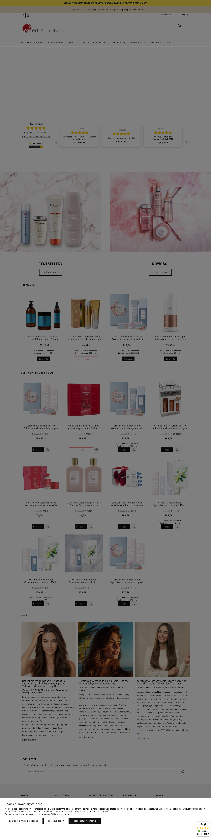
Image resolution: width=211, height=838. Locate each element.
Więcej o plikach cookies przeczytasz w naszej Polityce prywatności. (38, 814)
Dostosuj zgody (56, 820)
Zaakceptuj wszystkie (85, 820)
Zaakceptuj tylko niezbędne (23, 820)
